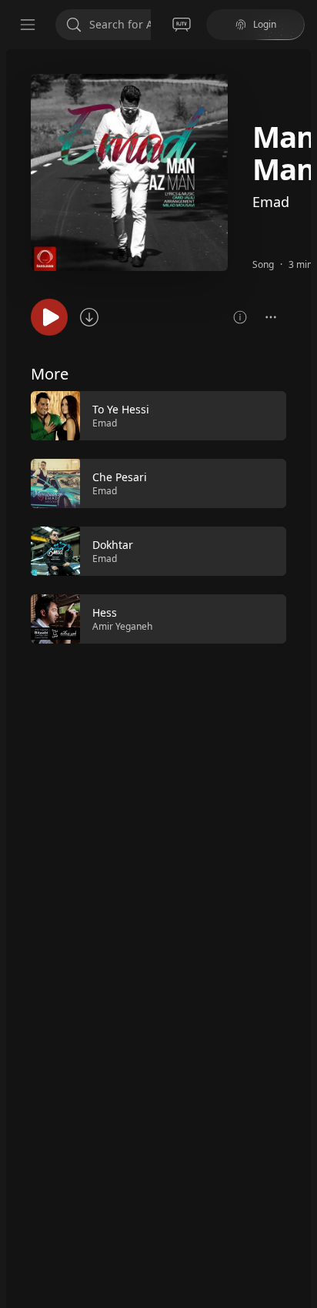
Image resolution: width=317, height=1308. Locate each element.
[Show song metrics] (240, 317)
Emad (270, 201)
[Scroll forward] (300, 516)
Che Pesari (119, 477)
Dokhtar (112, 544)
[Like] (264, 416)
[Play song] (49, 317)
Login (264, 24)
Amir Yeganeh (122, 626)
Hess (104, 612)
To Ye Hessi (120, 409)
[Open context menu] (270, 317)
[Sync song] (89, 317)
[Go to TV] (181, 24)
